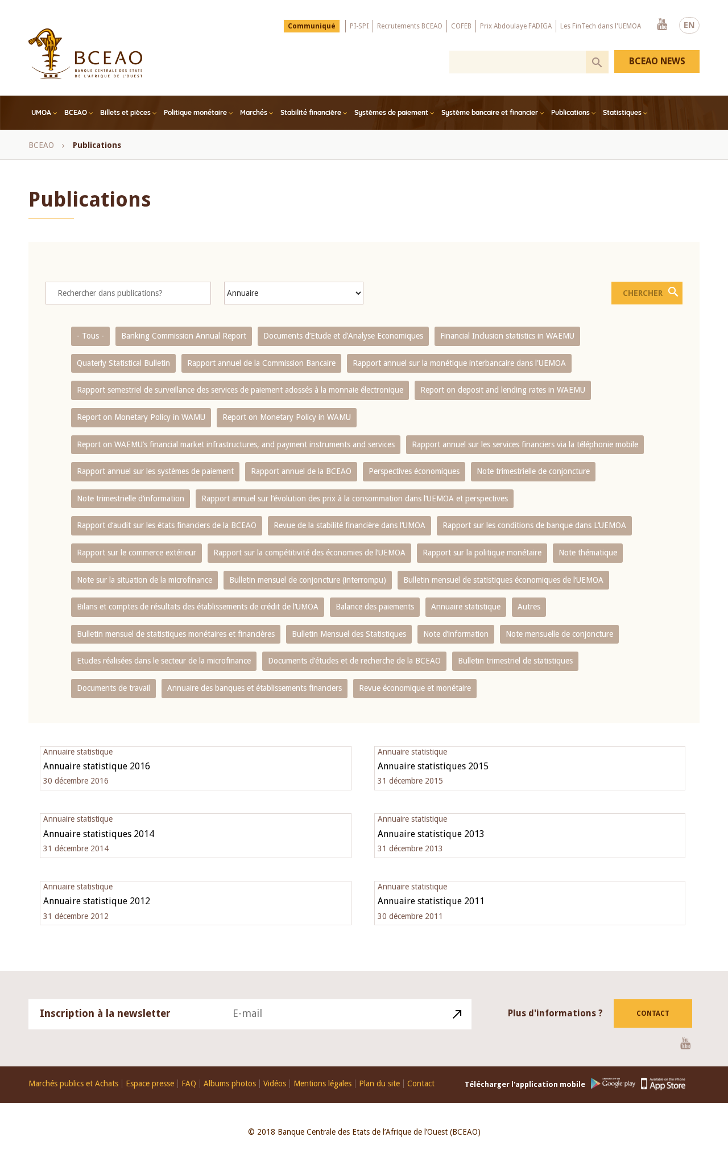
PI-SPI (359, 26)
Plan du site (379, 1083)
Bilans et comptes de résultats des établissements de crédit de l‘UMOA (197, 606)
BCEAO (75, 112)
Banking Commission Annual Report (183, 335)
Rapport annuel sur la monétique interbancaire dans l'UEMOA (459, 363)
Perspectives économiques (414, 471)
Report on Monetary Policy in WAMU (141, 417)
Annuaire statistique (465, 606)
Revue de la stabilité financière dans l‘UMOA (349, 525)
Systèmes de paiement (391, 112)
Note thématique (588, 552)
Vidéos (274, 1083)
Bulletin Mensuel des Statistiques (349, 633)
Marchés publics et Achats (73, 1083)
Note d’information (456, 633)
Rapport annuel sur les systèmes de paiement (155, 471)
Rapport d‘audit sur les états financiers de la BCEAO (167, 525)
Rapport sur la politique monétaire (482, 552)
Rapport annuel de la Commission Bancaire (261, 363)
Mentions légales (322, 1083)
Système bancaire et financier (489, 112)
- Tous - (90, 335)
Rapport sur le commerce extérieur (136, 552)
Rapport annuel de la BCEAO (301, 471)
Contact (652, 1013)
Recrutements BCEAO (409, 26)
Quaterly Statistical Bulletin (123, 363)
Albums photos (230, 1083)
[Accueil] (85, 53)
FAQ (188, 1083)
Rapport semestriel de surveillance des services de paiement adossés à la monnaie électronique (240, 389)
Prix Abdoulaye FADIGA (516, 26)
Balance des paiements (375, 606)
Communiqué (312, 26)
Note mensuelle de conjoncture (559, 633)
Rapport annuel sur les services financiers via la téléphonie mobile (525, 444)
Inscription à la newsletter (105, 1013)
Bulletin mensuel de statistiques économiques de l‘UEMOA (503, 579)
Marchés (253, 112)
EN (689, 25)
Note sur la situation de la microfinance (144, 579)
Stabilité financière (310, 112)
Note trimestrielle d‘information (130, 498)
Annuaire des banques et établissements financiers (254, 688)
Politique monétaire (195, 112)
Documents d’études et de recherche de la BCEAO (354, 660)
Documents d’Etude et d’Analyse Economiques (343, 335)
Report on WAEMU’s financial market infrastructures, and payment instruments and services (236, 444)
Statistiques (622, 112)
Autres (529, 606)
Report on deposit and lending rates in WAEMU (502, 389)
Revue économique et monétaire (415, 688)
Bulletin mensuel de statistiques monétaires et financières (176, 633)
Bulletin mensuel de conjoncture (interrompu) (307, 579)
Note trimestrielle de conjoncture (533, 471)
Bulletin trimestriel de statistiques (515, 660)
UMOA (41, 112)
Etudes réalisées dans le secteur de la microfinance (164, 660)
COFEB (461, 26)
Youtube (662, 25)
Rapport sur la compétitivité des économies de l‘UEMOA (309, 552)
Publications (570, 112)
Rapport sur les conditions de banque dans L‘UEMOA (534, 525)
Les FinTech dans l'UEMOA (600, 26)
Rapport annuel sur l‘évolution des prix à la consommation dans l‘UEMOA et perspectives (354, 498)
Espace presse (150, 1083)
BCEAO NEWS (657, 61)
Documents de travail (113, 688)
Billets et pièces (125, 112)
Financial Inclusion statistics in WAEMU (507, 335)
